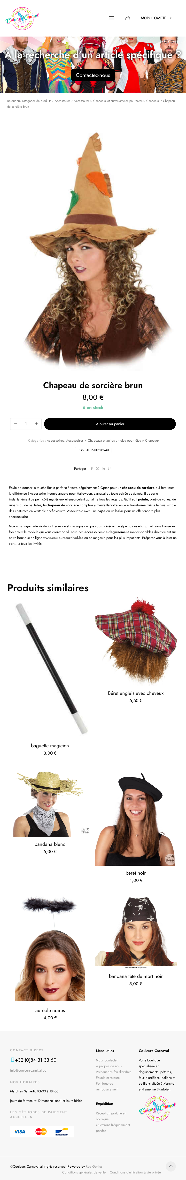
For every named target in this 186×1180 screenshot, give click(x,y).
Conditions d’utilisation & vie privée (135, 1172)
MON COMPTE (153, 18)
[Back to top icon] (171, 1166)
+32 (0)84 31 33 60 (35, 1060)
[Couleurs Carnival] (22, 18)
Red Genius (94, 1166)
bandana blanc (50, 844)
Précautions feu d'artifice (114, 1071)
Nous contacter (107, 1060)
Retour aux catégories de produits (29, 100)
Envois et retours (108, 1077)
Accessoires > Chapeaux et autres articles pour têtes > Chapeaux (116, 100)
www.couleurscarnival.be (63, 537)
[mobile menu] (111, 18)
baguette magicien (50, 745)
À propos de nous (109, 1066)
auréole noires (50, 1010)
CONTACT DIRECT (27, 1050)
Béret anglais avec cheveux (135, 693)
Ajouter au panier (110, 424)
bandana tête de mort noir (136, 976)
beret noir (136, 873)
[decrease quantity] (15, 424)
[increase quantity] (36, 424)
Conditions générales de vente (84, 1172)
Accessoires (62, 100)
